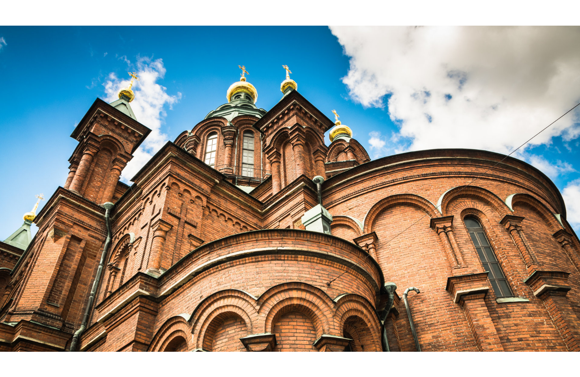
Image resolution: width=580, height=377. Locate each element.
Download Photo (466, 361)
